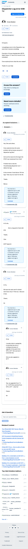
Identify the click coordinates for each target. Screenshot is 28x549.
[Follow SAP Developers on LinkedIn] (18, 527)
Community (11, 2)
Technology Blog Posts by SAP (11, 433)
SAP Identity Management (8, 35)
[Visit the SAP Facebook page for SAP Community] (9, 527)
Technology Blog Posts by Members (13, 442)
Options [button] (25, 14)
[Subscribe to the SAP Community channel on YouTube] (15, 527)
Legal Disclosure (21, 536)
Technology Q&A (6, 6)
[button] (3, 28)
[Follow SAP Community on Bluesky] (12, 527)
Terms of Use (21, 532)
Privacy (7, 532)
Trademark (7, 541)
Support (21, 541)
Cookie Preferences (7, 545)
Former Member (11, 22)
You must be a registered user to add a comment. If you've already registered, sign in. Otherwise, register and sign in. (14, 193)
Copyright (7, 536)
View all (4, 519)
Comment (15, 77)
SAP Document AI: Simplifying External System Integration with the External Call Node (12, 438)
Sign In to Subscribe (17, 14)
